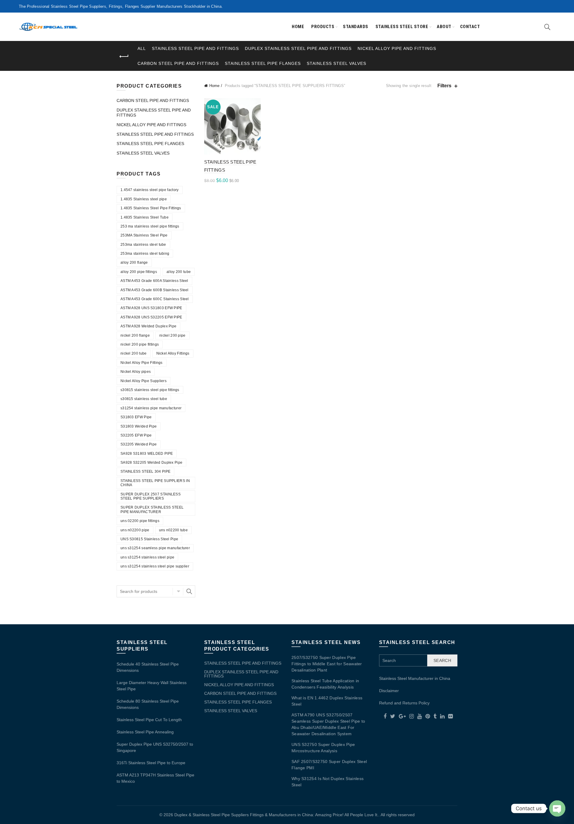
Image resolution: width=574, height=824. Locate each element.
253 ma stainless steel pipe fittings (149, 226)
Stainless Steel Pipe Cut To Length (149, 719)
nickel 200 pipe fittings (139, 344)
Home (298, 26)
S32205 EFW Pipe (136, 435)
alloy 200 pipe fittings (138, 272)
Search (189, 591)
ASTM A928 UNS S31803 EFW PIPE (151, 308)
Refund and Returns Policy (404, 703)
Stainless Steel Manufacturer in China (414, 678)
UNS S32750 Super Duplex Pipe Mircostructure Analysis (323, 747)
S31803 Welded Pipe (138, 426)
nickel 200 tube (133, 353)
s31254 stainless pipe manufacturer (150, 408)
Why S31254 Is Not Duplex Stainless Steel (327, 781)
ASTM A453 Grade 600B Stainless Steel (154, 290)
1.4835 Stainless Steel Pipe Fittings (150, 208)
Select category (177, 591)
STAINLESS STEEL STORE (401, 26)
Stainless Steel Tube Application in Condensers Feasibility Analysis (325, 683)
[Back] (124, 56)
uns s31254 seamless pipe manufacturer (155, 548)
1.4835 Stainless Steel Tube (144, 217)
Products (322, 26)
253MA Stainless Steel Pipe (144, 235)
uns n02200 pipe (134, 530)
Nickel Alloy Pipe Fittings (141, 363)
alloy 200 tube (179, 272)
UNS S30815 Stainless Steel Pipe (149, 539)
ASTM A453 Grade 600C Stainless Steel (154, 299)
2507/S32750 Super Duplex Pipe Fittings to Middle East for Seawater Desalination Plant (326, 663)
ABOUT (444, 26)
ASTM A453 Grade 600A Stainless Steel (154, 281)
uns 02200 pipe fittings (139, 521)
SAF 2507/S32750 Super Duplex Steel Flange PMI (329, 764)
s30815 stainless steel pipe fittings (149, 390)
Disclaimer (389, 690)
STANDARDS (355, 26)
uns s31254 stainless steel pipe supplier (154, 566)
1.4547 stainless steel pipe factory (149, 190)
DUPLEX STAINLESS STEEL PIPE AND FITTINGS (298, 48)
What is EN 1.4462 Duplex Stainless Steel (326, 700)
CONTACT (470, 26)
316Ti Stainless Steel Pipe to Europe (151, 762)
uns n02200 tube (173, 530)
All (142, 48)
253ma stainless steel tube (143, 244)
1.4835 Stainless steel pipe (143, 199)
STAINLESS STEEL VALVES (336, 63)
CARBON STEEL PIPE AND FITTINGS (178, 63)
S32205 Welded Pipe (138, 444)
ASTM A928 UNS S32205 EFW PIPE (151, 317)
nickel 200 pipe (172, 335)
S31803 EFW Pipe (136, 417)
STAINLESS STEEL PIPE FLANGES (263, 63)
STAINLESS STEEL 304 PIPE (145, 471)
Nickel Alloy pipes (135, 372)
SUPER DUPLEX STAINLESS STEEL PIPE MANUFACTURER (152, 509)
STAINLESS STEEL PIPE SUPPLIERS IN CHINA (155, 483)
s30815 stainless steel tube (143, 399)
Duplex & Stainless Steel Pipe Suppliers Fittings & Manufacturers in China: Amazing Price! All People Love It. (276, 814)
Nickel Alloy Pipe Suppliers (143, 381)
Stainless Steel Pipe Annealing (145, 732)
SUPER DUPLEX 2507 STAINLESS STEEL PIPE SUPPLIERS (150, 496)
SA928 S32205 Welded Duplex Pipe (151, 462)
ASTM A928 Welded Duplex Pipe (148, 326)
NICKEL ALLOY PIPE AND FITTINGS (397, 48)
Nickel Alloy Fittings (173, 353)
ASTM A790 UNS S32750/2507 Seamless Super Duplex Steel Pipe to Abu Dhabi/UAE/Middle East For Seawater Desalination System (328, 724)
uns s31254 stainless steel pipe (147, 557)
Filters (444, 85)
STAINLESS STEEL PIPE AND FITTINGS (195, 48)
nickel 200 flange (135, 335)
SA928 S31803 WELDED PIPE (146, 453)
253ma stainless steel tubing (144, 253)
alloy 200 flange (134, 262)
